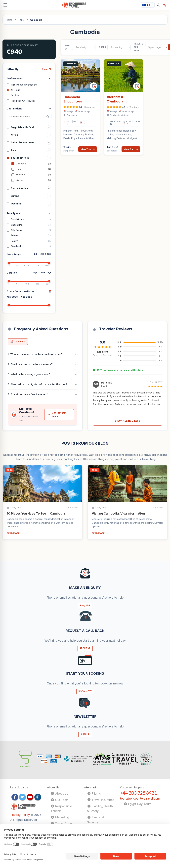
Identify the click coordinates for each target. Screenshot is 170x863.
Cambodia (20, 341)
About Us (61, 793)
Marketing (61, 817)
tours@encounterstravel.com (140, 798)
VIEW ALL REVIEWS (127, 420)
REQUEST (85, 648)
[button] (127, 394)
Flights (96, 793)
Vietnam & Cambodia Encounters (116, 101)
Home (9, 19)
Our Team (61, 800)
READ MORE (13, 533)
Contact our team (59, 414)
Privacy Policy (20, 814)
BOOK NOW (85, 691)
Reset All (46, 69)
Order (102, 47)
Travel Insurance (102, 800)
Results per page (138, 47)
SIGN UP (85, 734)
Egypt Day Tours (139, 804)
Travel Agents (64, 823)
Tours (21, 19)
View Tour (86, 149)
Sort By (68, 47)
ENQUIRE (85, 605)
